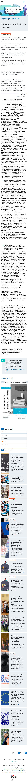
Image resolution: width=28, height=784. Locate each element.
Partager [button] (15, 752)
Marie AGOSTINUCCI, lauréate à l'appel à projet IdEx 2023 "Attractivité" (17, 524)
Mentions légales (15, 768)
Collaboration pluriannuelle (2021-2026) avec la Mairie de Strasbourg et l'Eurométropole (17, 638)
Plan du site (7, 768)
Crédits (22, 768)
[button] (24, 2)
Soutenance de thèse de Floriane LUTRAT (17, 581)
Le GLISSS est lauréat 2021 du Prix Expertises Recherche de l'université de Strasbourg (17, 620)
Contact (15, 761)
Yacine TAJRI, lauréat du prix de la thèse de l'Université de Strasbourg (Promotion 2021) (17, 659)
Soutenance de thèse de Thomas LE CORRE (17, 564)
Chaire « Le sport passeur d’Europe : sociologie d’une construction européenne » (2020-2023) (18, 693)
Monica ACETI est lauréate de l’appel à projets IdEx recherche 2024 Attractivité (17, 505)
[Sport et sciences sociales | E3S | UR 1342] (5, 8)
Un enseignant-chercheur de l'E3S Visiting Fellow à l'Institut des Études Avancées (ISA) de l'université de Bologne (17, 543)
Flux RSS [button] (22, 752)
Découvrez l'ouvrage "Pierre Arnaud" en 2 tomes (16, 733)
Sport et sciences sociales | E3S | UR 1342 (8, 18)
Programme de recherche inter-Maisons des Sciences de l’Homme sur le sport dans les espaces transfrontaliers (18, 713)
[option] (14, 463)
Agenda (18, 18)
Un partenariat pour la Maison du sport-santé (16, 675)
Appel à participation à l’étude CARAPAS (16, 477)
